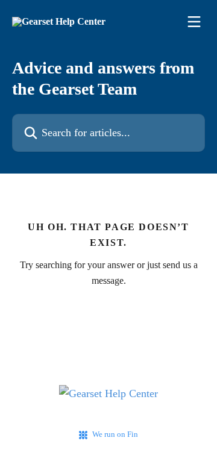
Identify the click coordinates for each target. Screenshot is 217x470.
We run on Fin (115, 434)
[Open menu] (194, 21)
